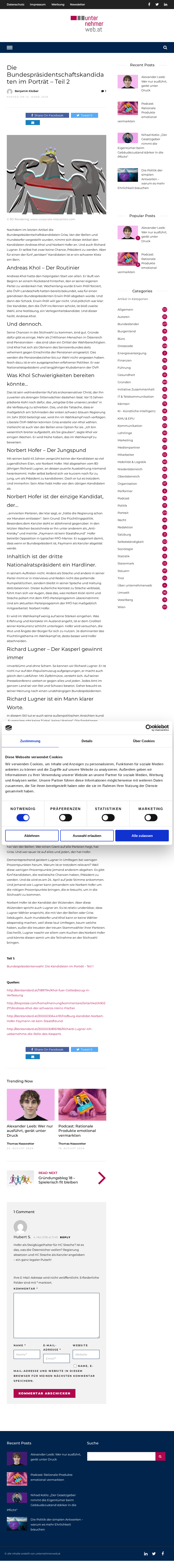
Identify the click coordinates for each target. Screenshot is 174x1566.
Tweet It (86, 115)
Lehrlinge (125, 433)
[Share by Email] (33, 122)
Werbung (57, 4)
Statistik (124, 556)
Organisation (127, 483)
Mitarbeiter (126, 454)
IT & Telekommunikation (136, 396)
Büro (121, 338)
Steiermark (126, 563)
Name (20, 1345)
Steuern (123, 571)
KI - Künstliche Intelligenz (137, 411)
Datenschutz (15, 4)
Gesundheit (126, 375)
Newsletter (77, 4)
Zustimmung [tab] (30, 741)
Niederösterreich (130, 469)
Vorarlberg (125, 600)
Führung (124, 367)
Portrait (123, 513)
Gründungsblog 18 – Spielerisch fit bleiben (58, 1180)
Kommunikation (130, 426)
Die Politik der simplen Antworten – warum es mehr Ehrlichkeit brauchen (57, 1524)
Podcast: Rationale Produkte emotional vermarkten (77, 1131)
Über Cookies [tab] (144, 741)
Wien (122, 607)
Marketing (125, 440)
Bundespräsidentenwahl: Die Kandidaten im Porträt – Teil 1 (50, 966)
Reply (65, 1237)
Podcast (123, 498)
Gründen (124, 382)
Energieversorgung (132, 353)
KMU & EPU (126, 418)
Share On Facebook (48, 115)
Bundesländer (128, 324)
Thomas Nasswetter (20, 1143)
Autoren (124, 317)
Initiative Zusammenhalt (136, 389)
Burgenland (127, 331)
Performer (125, 491)
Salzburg (124, 534)
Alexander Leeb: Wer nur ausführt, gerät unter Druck (30, 1131)
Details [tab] (87, 741)
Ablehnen (31, 836)
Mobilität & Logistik (132, 462)
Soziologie (125, 549)
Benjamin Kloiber (27, 91)
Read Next (48, 1173)
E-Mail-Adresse (52, 1347)
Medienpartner (129, 447)
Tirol (121, 578)
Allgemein (125, 309)
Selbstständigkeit (131, 541)
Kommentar (26, 1288)
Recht (122, 520)
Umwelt (123, 592)
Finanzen (125, 360)
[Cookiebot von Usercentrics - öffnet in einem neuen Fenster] (149, 727)
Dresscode (125, 346)
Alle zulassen (142, 836)
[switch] (65, 817)
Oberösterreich (129, 476)
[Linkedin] (165, 4)
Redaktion (125, 527)
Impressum (38, 4)
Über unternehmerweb (135, 585)
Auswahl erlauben (87, 836)
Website (80, 1345)
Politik (122, 505)
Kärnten (124, 404)
